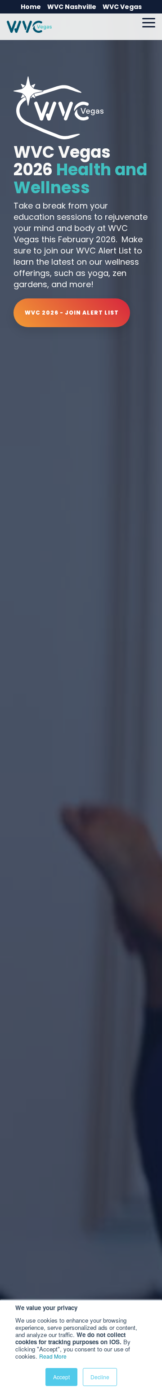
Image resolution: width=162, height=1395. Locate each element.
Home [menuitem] (31, 6)
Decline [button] (99, 1377)
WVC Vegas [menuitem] (122, 6)
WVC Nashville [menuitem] (71, 6)
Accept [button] (61, 1377)
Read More (53, 1356)
